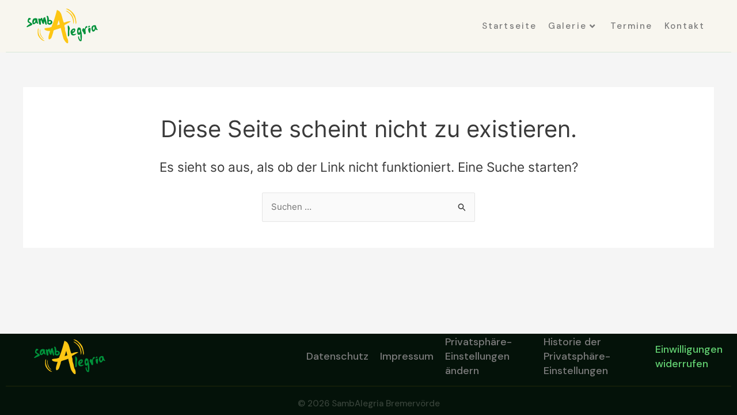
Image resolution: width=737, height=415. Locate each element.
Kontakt (684, 26)
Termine (631, 26)
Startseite (509, 26)
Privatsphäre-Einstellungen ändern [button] (478, 356)
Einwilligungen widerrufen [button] (689, 356)
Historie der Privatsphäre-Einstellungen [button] (577, 356)
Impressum (407, 356)
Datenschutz (337, 356)
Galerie (567, 26)
